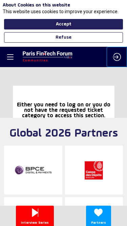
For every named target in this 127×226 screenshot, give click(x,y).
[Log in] (117, 57)
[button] (10, 57)
